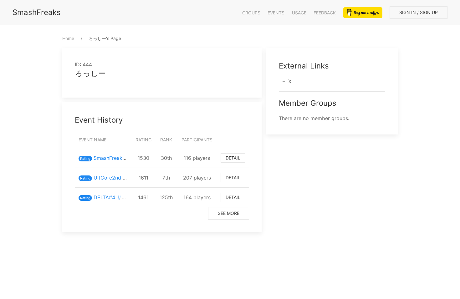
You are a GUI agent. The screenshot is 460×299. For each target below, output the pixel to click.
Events (276, 12)
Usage (299, 12)
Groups (251, 12)
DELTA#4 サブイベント (120, 197)
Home (68, 38)
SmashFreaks (37, 12)
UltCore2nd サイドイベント (126, 178)
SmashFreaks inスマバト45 (125, 158)
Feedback (325, 12)
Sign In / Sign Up (418, 12)
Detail (233, 157)
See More (228, 213)
